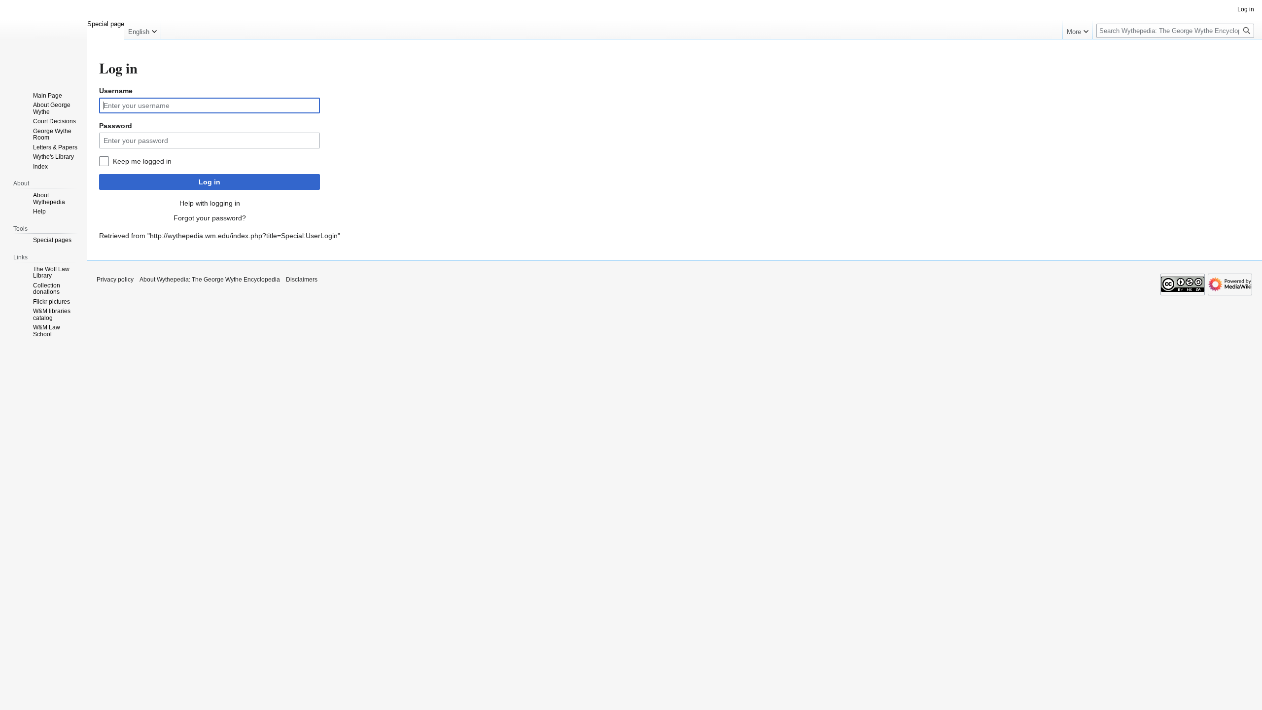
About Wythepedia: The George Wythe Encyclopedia (210, 279)
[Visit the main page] (43, 39)
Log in (209, 182)
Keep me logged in (142, 161)
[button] (142, 29)
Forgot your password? (210, 218)
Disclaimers (301, 279)
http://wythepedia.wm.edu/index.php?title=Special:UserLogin (244, 236)
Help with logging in (209, 203)
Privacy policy (115, 279)
